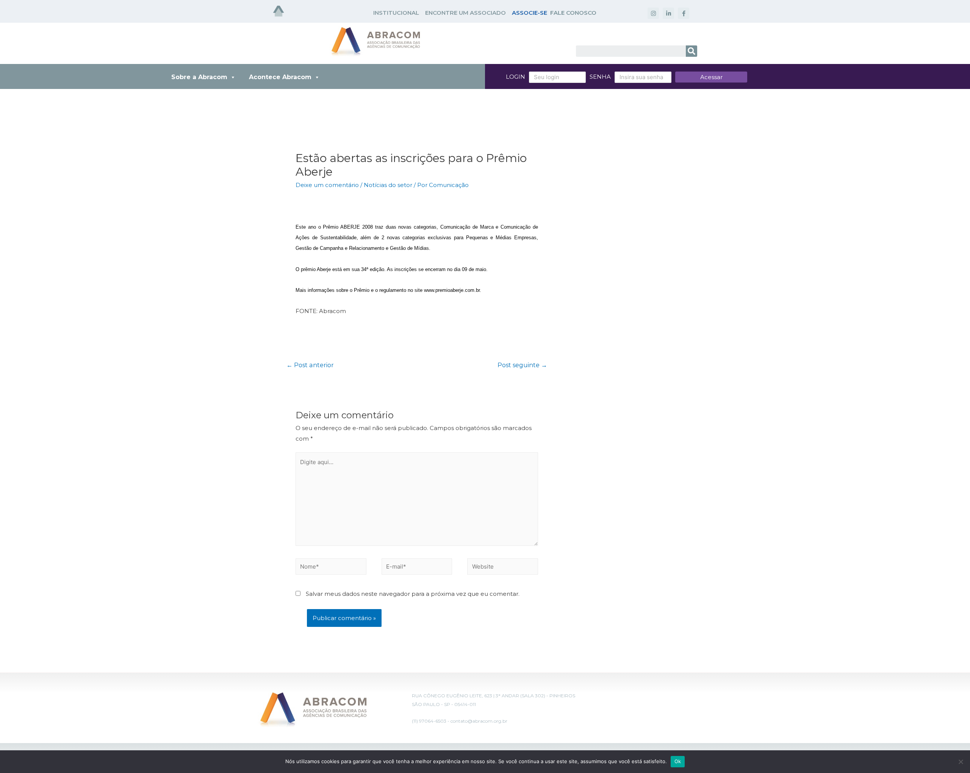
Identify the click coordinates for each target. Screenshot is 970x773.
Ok (677, 761)
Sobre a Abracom (199, 77)
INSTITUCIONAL (396, 12)
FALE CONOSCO (573, 12)
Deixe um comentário (327, 185)
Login (515, 76)
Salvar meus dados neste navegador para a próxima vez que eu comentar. (412, 593)
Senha (600, 76)
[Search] (691, 51)
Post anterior (310, 365)
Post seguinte (522, 365)
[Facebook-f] (683, 13)
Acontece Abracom (280, 77)
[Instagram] (653, 13)
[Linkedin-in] (668, 13)
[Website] (502, 567)
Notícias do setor (388, 185)
